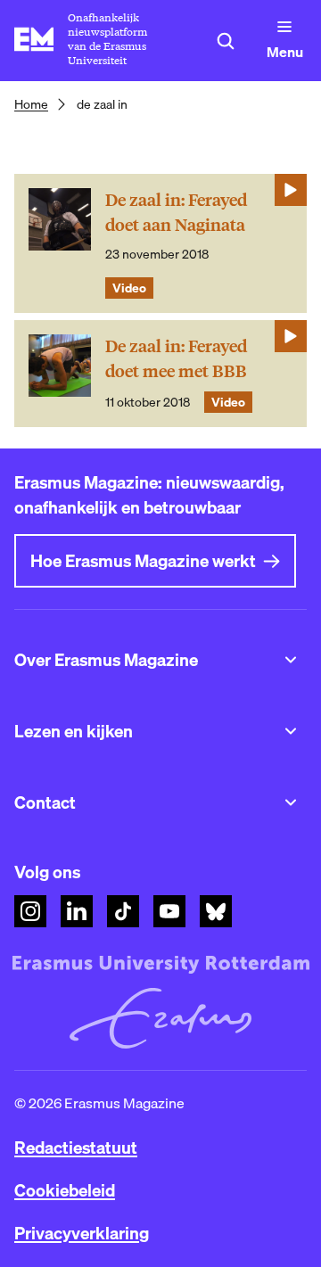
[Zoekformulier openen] (225, 41)
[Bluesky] (216, 911)
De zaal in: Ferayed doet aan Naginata (176, 212)
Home (31, 104)
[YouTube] (169, 911)
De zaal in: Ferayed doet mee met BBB (176, 359)
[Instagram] (30, 911)
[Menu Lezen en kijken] (291, 731)
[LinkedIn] (77, 911)
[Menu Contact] (291, 802)
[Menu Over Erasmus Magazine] (291, 660)
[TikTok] (123, 911)
